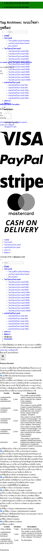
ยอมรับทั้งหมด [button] (13, 353)
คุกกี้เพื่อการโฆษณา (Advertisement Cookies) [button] (16, 508)
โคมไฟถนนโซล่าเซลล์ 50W (18, 285)
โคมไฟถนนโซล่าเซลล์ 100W (19, 292)
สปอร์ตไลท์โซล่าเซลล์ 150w (18, 324)
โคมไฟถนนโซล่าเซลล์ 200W (19, 67)
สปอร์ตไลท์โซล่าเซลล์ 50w (18, 318)
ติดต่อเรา (7, 252)
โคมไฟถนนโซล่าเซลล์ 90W (18, 59)
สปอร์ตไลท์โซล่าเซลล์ (12, 82)
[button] (4, 107)
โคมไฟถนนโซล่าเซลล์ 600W (19, 75)
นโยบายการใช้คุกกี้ (7, 125)
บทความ (7, 250)
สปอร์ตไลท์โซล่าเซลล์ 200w (18, 326)
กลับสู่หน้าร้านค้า (10, 127)
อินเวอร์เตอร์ (13, 277)
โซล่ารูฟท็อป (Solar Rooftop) (18, 41)
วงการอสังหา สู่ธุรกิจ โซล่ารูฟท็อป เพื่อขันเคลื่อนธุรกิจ (16, 62)
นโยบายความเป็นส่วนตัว (9, 350)
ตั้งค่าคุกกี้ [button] (3, 353)
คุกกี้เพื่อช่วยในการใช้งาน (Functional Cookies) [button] (17, 449)
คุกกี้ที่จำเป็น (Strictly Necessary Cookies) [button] (15, 373)
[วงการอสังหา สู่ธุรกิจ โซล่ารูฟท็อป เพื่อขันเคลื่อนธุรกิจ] (15, 58)
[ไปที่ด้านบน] (1, 259)
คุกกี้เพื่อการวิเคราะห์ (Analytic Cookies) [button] (14, 488)
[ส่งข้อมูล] (9, 34)
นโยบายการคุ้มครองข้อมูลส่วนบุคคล (13, 122)
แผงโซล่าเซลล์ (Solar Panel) (18, 274)
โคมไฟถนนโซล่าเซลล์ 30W (18, 282)
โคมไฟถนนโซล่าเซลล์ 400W (19, 72)
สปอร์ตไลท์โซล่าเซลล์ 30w (18, 316)
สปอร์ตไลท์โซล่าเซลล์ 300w (18, 329)
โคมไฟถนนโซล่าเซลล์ (12, 245)
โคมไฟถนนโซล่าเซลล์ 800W (19, 77)
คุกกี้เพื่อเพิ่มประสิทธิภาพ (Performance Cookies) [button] (18, 475)
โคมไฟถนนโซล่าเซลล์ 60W (18, 287)
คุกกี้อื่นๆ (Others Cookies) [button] (9, 519)
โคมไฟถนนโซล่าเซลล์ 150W (19, 64)
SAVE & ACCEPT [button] (6, 543)
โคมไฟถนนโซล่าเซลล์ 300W (19, 69)
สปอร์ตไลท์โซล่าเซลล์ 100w (18, 321)
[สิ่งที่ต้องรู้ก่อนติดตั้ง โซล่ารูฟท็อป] (15, 100)
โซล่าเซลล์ (8, 38)
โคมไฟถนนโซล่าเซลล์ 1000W (19, 80)
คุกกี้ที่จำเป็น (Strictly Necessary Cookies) (18, 376)
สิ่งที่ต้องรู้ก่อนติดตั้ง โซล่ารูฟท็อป (10, 104)
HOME (6, 36)
